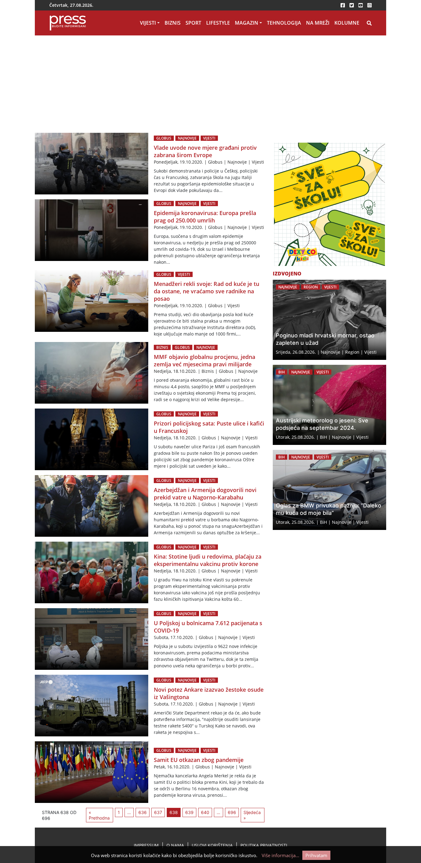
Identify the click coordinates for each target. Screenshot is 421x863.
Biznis (173, 22)
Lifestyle (218, 22)
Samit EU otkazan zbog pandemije (198, 759)
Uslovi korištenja (212, 845)
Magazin (246, 22)
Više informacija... (280, 855)
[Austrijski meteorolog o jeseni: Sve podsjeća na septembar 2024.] (329, 405)
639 (189, 812)
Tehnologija (284, 22)
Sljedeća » (252, 815)
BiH (281, 372)
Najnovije (187, 138)
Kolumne (346, 22)
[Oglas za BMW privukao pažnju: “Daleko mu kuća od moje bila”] (329, 490)
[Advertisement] (210, 82)
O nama (175, 845)
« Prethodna (99, 815)
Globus (163, 138)
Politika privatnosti (263, 845)
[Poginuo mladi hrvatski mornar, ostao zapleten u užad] (329, 320)
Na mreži (317, 22)
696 (232, 812)
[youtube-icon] (360, 5)
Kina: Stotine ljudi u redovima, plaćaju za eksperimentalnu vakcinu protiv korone (207, 560)
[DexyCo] (329, 204)
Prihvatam (316, 855)
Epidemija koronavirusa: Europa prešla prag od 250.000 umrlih (205, 216)
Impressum (146, 845)
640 (205, 812)
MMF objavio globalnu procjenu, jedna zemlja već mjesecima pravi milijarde (204, 360)
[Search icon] (369, 23)
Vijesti (148, 22)
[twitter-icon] (351, 5)
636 (142, 812)
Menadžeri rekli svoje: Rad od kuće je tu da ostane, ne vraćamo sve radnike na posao (206, 291)
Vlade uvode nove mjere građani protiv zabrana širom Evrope (205, 151)
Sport (193, 22)
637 (158, 812)
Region (311, 287)
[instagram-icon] (369, 5)
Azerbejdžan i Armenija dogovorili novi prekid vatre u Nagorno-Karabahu (205, 493)
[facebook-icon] (343, 5)
